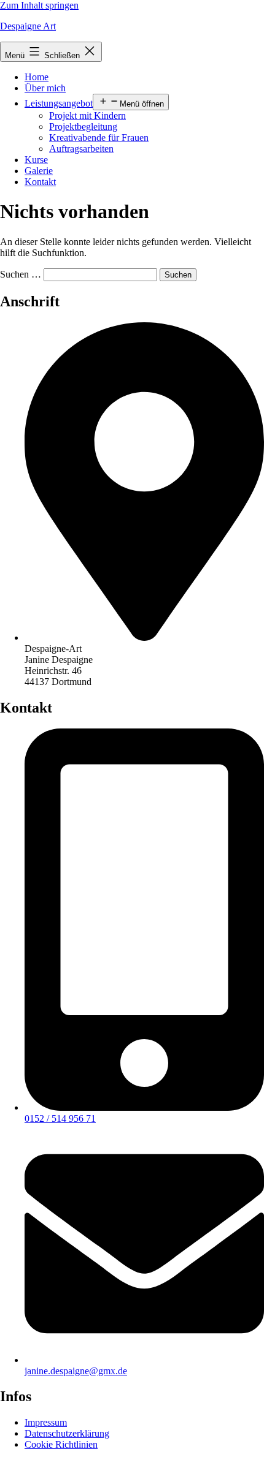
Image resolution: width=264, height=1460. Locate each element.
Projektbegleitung (83, 126)
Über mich (45, 88)
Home (37, 77)
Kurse (36, 159)
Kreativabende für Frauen (99, 137)
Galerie (39, 170)
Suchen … (20, 274)
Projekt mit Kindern (87, 115)
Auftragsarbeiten (81, 148)
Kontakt (40, 181)
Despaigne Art (28, 26)
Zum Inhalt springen (39, 5)
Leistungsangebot (59, 103)
